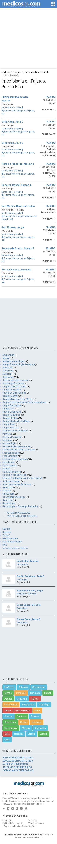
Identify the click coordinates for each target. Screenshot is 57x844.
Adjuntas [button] (23, 687)
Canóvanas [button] (10, 722)
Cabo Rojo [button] (44, 704)
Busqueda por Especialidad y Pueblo (31, 72)
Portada (6, 72)
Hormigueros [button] (10, 728)
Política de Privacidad (12, 823)
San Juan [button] (35, 693)
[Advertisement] (28, 38)
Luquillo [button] (43, 734)
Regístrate (33, 826)
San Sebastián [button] (22, 710)
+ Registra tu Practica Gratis (14, 826)
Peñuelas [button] (21, 693)
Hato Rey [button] (18, 734)
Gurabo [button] (8, 693)
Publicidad (7, 820)
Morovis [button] (26, 728)
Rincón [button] (23, 722)
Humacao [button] (36, 722)
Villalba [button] (31, 734)
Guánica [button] (8, 716)
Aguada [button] (8, 699)
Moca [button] (37, 710)
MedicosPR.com (9, 798)
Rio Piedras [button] (40, 728)
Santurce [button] (21, 716)
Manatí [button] (47, 693)
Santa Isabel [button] (28, 704)
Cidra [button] (7, 734)
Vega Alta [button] (22, 699)
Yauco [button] (7, 710)
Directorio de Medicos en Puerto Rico (23, 834)
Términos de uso (36, 823)
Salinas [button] (35, 699)
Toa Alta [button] (35, 716)
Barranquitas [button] (10, 704)
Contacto (32, 820)
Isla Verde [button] (9, 687)
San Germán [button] (38, 687)
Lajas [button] (7, 739)
